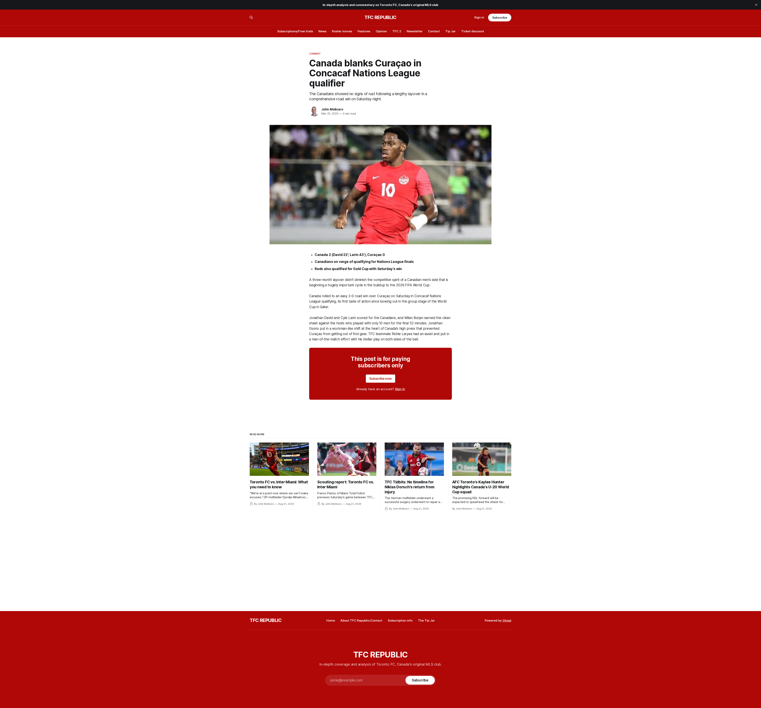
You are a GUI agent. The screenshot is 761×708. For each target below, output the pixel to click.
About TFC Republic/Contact (361, 620)
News (322, 31)
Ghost (507, 620)
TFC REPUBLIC (380, 17)
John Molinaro (332, 109)
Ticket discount (472, 31)
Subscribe (499, 17)
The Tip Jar (426, 620)
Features (364, 31)
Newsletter (415, 31)
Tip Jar (450, 31)
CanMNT (315, 53)
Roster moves (342, 31)
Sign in (479, 17)
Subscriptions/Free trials (295, 31)
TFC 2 (396, 31)
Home (330, 620)
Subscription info (400, 620)
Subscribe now (380, 378)
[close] (756, 5)
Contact (434, 31)
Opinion (381, 31)
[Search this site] (251, 17)
